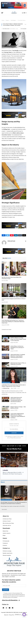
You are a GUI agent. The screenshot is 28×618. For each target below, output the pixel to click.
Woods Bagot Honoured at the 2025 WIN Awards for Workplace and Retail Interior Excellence (14, 503)
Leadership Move (6, 382)
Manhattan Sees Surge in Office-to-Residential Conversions (18, 363)
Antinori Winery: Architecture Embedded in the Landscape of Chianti (17, 347)
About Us (6, 516)
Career (5, 538)
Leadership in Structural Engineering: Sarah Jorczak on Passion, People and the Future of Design (14, 385)
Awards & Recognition (6, 499)
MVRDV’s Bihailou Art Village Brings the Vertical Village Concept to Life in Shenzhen (18, 339)
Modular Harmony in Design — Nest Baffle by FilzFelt (18, 407)
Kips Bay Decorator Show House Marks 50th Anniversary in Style (11, 278)
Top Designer (23, 28)
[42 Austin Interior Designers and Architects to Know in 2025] (14, 290)
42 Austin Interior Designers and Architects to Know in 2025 (14, 299)
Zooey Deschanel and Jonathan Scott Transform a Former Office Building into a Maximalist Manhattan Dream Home (13, 321)
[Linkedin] (3, 608)
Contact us (6, 548)
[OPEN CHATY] (24, 614)
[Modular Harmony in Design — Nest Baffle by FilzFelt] (5, 408)
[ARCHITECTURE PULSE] (14, 13)
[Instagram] (6, 608)
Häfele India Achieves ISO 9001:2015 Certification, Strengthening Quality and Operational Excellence (16, 399)
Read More (4, 509)
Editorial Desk (6, 28)
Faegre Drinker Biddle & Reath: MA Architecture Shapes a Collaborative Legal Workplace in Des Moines (17, 415)
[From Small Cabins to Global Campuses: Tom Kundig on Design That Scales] (14, 40)
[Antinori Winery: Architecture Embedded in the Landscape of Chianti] (5, 348)
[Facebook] (12, 608)
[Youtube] (9, 608)
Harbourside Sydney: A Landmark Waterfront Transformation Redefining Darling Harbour (17, 356)
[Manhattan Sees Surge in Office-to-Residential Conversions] (5, 364)
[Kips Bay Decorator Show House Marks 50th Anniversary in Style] (14, 269)
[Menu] (2, 12)
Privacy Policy (13, 437)
